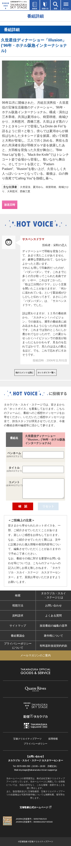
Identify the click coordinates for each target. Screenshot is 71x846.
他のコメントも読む (24, 372)
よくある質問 (53, 615)
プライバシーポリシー (35, 743)
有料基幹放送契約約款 (53, 645)
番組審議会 (18, 635)
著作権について (53, 635)
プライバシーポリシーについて (18, 645)
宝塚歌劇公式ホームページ (34, 807)
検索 (18, 595)
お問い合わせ (53, 605)
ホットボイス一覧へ (46, 372)
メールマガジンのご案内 (35, 655)
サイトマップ (17, 625)
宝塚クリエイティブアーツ (27, 738)
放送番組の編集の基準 (53, 625)
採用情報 (53, 738)
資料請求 (17, 615)
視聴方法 (17, 605)
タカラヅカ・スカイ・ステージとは (53, 595)
